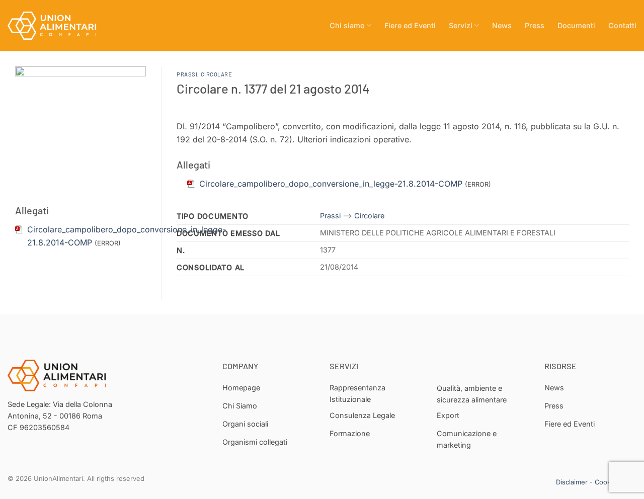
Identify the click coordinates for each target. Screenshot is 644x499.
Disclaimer (572, 482)
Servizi (460, 25)
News (502, 25)
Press (534, 25)
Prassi (187, 74)
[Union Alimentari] (58, 26)
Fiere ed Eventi (410, 25)
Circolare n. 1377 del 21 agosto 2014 (273, 88)
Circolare (216, 74)
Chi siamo (347, 25)
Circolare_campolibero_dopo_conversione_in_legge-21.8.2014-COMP (330, 184)
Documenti (576, 25)
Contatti (622, 25)
